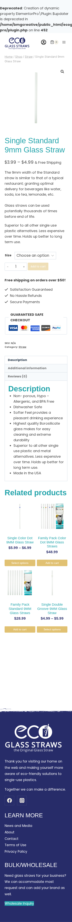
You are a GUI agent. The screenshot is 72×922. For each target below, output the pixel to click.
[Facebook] (9, 800)
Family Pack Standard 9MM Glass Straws (20, 609)
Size (8, 255)
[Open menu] (63, 42)
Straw (22, 347)
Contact (11, 838)
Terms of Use (15, 845)
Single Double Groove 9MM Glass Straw (52, 609)
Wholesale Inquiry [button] (19, 903)
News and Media (18, 825)
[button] (62, 71)
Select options (19, 562)
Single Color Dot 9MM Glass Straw (20, 540)
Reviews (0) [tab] (17, 376)
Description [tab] (17, 360)
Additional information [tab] (27, 368)
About (9, 832)
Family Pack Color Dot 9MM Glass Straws (52, 542)
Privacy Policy (16, 851)
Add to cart (38, 266)
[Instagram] (22, 800)
